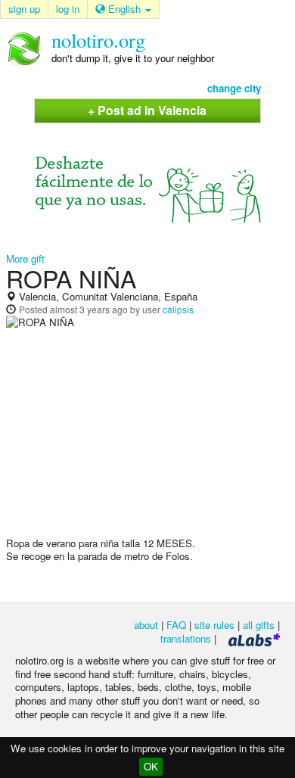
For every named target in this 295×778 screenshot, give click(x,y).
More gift (25, 258)
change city (234, 88)
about (146, 625)
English (124, 9)
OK (151, 766)
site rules (214, 625)
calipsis (178, 309)
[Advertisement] (147, 439)
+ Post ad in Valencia (147, 110)
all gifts (259, 625)
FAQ (176, 625)
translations (185, 638)
